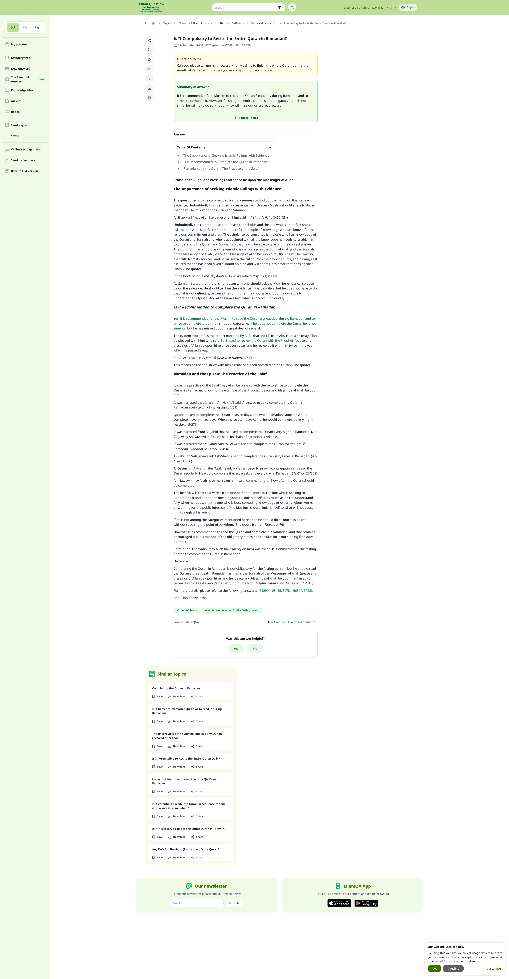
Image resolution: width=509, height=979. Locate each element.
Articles (16, 101)
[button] (149, 40)
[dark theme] (37, 27)
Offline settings (25, 149)
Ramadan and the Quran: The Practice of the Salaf (220, 168)
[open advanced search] (280, 7)
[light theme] (25, 27)
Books (15, 112)
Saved (15, 136)
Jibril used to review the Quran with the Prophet (257, 340)
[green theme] (13, 27)
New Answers (20, 68)
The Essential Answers (27, 79)
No (255, 648)
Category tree (20, 58)
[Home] (153, 23)
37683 (308, 590)
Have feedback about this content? (291, 622)
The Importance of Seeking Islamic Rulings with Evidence (226, 155)
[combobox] (245, 7)
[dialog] (465, 959)
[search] (292, 7)
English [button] (410, 7)
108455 (275, 590)
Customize (494, 968)
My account (19, 44)
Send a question (22, 125)
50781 (287, 590)
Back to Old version (24, 171)
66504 (297, 590)
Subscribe (234, 903)
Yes (236, 648)
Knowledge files (22, 90)
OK (435, 968)
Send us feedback (23, 160)
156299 (263, 590)
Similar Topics (248, 118)
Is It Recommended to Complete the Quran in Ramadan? (226, 162)
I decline (453, 968)
